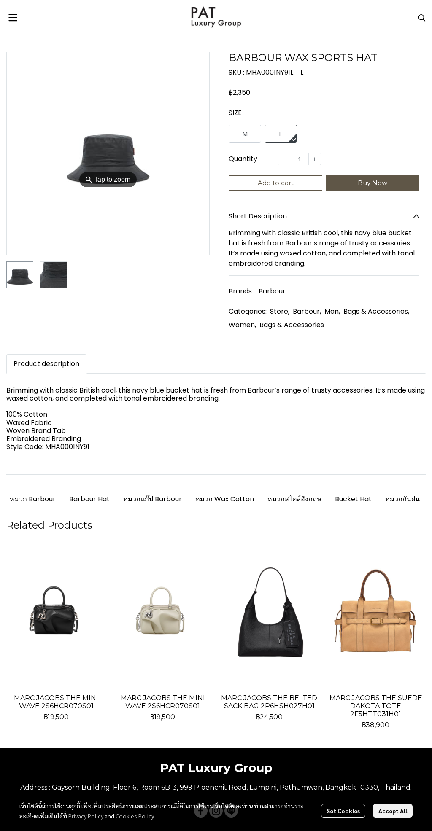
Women (242, 325)
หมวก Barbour (33, 499)
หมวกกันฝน (402, 499)
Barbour (272, 291)
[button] (422, 18)
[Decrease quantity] (284, 159)
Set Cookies (343, 811)
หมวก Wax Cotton (224, 499)
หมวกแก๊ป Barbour (152, 499)
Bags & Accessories (376, 311)
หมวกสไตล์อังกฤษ (294, 499)
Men (332, 311)
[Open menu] (12, 17)
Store (279, 311)
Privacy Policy (85, 816)
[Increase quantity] (315, 159)
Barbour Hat (89, 499)
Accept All (392, 811)
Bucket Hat (353, 499)
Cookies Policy (135, 816)
